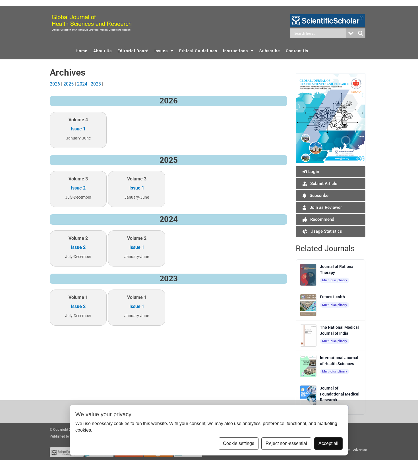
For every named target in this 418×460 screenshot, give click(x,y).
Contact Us (297, 51)
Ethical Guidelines (198, 51)
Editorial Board (133, 51)
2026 (55, 84)
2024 (82, 84)
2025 (68, 84)
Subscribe (269, 51)
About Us (102, 51)
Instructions (235, 51)
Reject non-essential (286, 443)
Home (82, 51)
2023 (96, 84)
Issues (161, 51)
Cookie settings (238, 443)
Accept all (328, 443)
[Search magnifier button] (360, 33)
